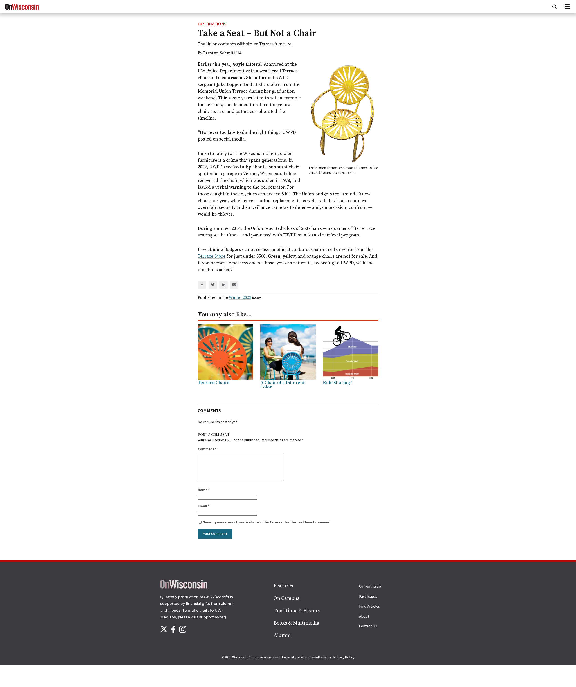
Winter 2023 (240, 297)
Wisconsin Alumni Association (255, 657)
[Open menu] (567, 7)
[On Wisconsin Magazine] (22, 10)
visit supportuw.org (208, 617)
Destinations (212, 24)
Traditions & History (297, 611)
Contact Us (368, 626)
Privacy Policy (343, 657)
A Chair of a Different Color (282, 385)
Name (204, 489)
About (364, 616)
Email (203, 506)
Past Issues (368, 596)
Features (283, 586)
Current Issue (370, 586)
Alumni (282, 635)
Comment (207, 449)
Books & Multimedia (296, 623)
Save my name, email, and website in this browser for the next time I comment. (267, 522)
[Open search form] (554, 6)
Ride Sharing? (337, 383)
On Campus (286, 598)
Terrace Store (211, 256)
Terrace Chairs (213, 383)
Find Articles (369, 606)
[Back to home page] (183, 587)
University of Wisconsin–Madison (306, 657)
